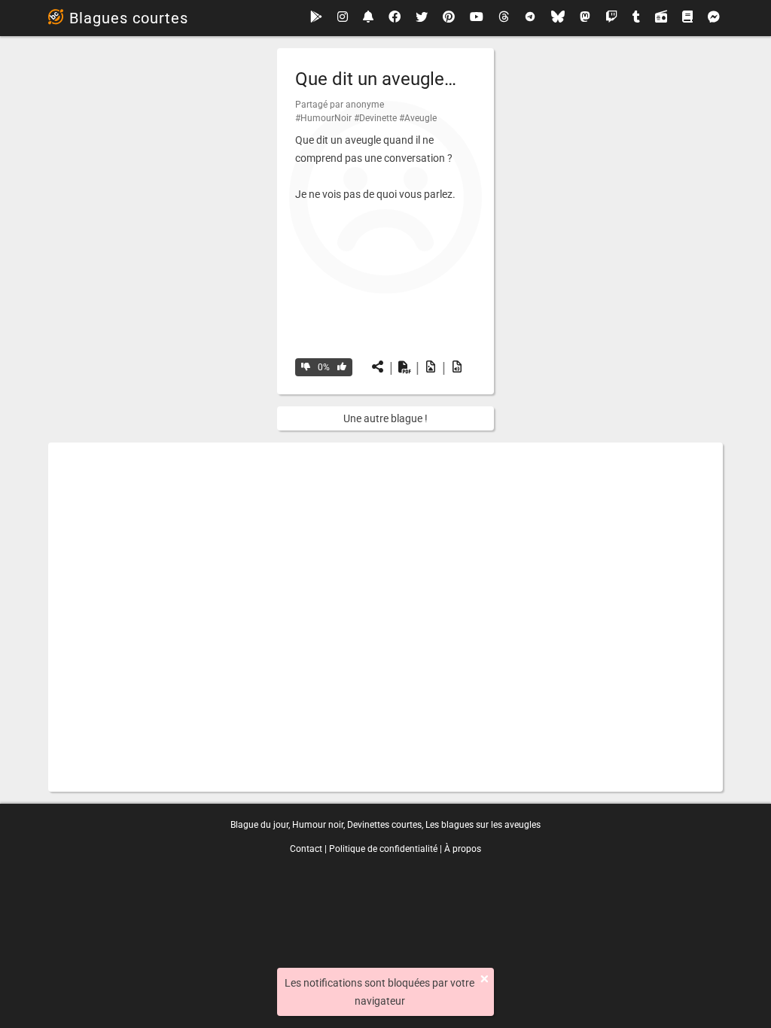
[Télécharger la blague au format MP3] (457, 367)
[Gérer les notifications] (368, 18)
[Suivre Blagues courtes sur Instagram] (342, 18)
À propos (462, 849)
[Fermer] (484, 979)
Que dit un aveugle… (375, 79)
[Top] (341, 367)
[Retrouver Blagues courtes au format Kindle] (687, 18)
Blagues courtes (128, 18)
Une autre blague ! (385, 418)
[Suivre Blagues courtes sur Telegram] (530, 18)
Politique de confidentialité (383, 849)
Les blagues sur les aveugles (483, 825)
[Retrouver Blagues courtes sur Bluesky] (558, 18)
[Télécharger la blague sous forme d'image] (430, 367)
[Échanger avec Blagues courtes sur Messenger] (714, 18)
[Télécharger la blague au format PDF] (404, 367)
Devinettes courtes (384, 825)
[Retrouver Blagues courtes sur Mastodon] (585, 18)
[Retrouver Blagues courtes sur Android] (316, 18)
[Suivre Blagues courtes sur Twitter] (422, 18)
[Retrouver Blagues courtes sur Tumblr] (636, 18)
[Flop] (305, 367)
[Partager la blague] (378, 367)
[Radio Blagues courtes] (661, 18)
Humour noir (317, 825)
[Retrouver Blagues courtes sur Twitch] (611, 18)
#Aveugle (418, 118)
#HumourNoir (323, 118)
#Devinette (375, 118)
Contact (306, 849)
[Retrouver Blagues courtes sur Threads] (503, 18)
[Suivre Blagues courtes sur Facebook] (395, 18)
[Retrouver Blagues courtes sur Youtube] (476, 18)
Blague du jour (259, 825)
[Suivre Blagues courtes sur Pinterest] (449, 18)
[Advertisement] (385, 617)
